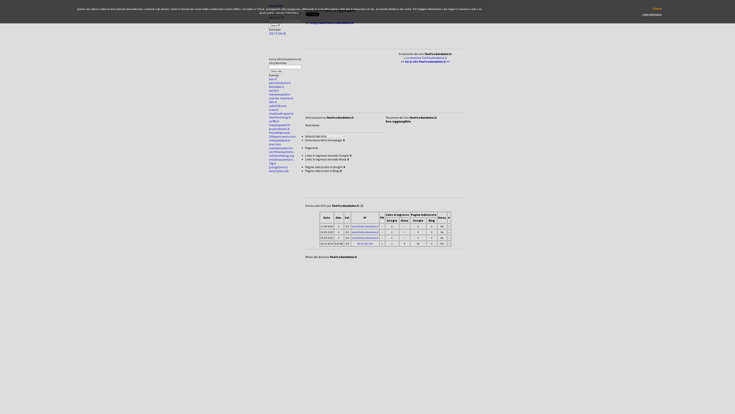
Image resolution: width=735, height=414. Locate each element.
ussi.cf (273, 79)
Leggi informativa (652, 14)
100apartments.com (282, 136)
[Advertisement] (280, 47)
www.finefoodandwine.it (365, 226)
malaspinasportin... (281, 148)
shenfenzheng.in (280, 117)
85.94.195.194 (364, 243)
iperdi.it (274, 90)
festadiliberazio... (280, 133)
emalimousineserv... (282, 159)
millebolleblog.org (281, 156)
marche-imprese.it (281, 98)
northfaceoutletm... (282, 152)
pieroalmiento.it (280, 83)
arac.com (275, 144)
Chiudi (657, 8)
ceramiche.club (279, 171)
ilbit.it (273, 102)
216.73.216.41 (277, 33)
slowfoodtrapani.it (281, 113)
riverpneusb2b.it (279, 94)
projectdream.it (279, 129)
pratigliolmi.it (278, 167)
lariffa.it (274, 121)
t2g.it (272, 163)
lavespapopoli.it (279, 125)
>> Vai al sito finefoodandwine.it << (425, 61)
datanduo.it (276, 87)
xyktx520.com (278, 106)
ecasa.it (274, 110)
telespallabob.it (279, 140)
